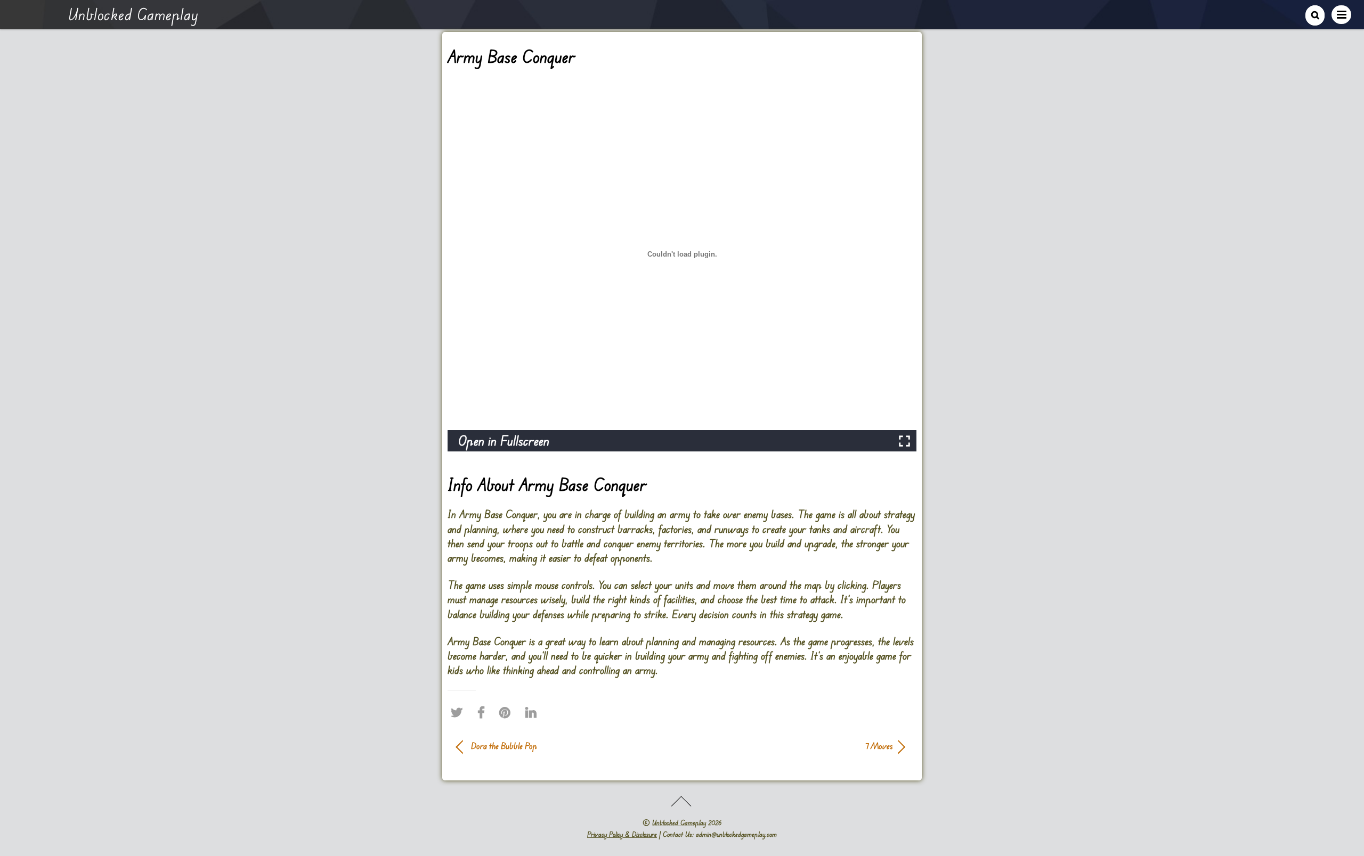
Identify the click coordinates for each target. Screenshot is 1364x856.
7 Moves (793, 745)
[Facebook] (483, 712)
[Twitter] (459, 712)
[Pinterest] (507, 712)
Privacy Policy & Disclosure (622, 834)
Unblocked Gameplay (679, 822)
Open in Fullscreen (503, 440)
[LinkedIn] (533, 712)
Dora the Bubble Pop (504, 745)
